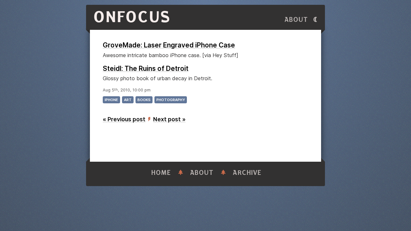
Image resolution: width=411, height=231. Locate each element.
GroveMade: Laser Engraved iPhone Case (169, 45)
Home (161, 172)
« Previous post (124, 119)
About (296, 19)
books (144, 100)
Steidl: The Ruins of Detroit (145, 68)
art (128, 100)
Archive (247, 172)
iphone (111, 100)
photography (170, 100)
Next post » (169, 119)
